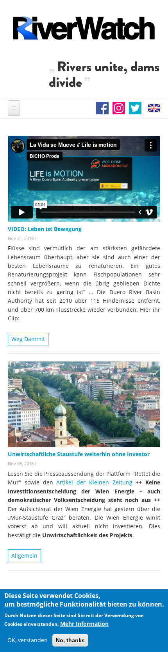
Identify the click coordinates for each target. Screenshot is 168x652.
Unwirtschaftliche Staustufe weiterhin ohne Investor (79, 454)
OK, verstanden (27, 640)
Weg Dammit (28, 339)
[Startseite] (84, 28)
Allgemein (24, 555)
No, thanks (70, 640)
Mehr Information (84, 623)
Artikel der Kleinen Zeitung (96, 482)
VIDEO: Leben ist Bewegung (45, 229)
